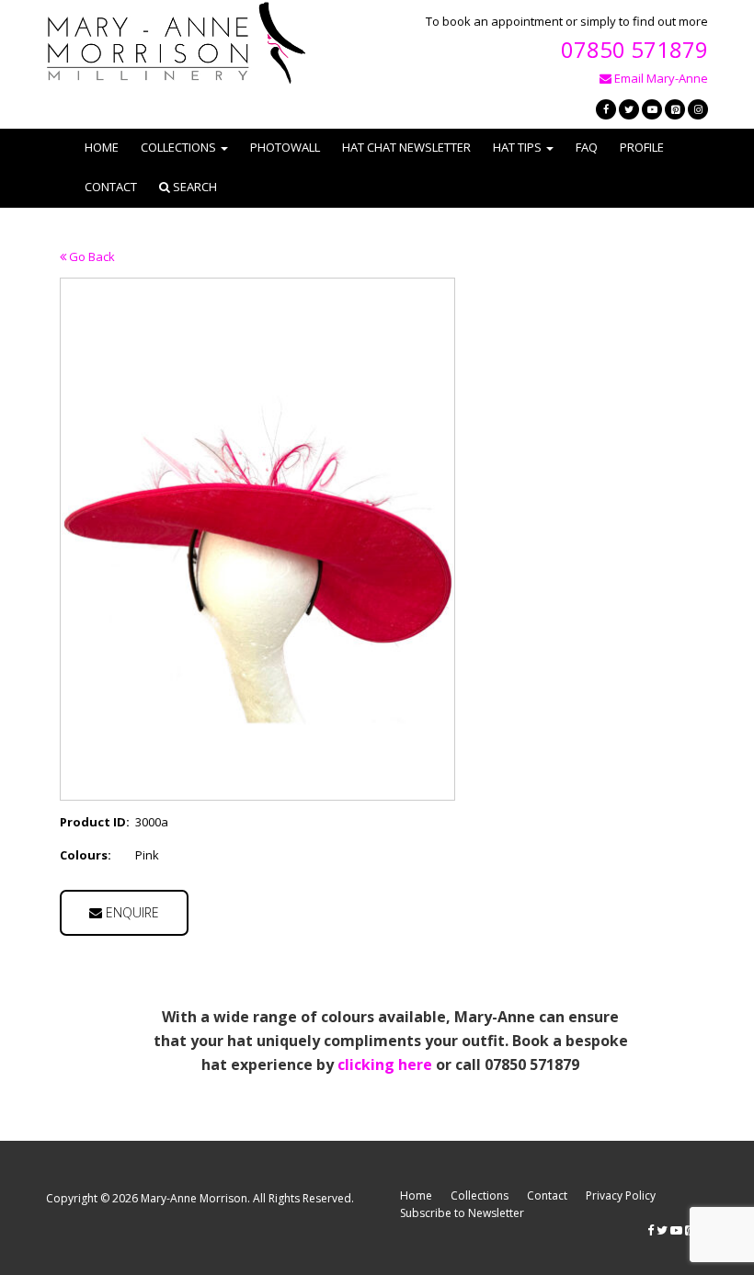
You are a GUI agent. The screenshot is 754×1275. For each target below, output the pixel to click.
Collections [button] (178, 147)
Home (102, 147)
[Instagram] (698, 109)
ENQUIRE (130, 912)
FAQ (587, 147)
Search (193, 186)
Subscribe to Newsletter (462, 1213)
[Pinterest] (675, 109)
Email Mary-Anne (659, 78)
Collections (479, 1195)
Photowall (285, 147)
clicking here (384, 1064)
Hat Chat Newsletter (406, 147)
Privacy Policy (621, 1195)
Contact (111, 186)
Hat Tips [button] (517, 147)
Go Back (90, 256)
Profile (642, 147)
